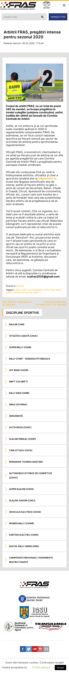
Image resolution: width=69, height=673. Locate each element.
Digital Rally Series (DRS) (24, 546)
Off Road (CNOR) (18, 370)
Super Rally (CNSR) (20, 347)
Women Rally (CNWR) (21, 523)
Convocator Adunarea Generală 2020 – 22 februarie (51, 303)
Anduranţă (16, 416)
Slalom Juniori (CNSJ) (22, 500)
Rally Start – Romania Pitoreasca (29, 358)
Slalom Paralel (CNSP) (22, 439)
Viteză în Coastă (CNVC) (23, 335)
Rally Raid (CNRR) (19, 393)
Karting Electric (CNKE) (24, 534)
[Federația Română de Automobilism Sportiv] (18, 6)
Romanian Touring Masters (26, 461)
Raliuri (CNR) (16, 324)
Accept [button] (60, 667)
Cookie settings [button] (41, 667)
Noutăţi (20, 286)
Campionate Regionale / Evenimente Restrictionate (31, 559)
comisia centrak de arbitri (26, 292)
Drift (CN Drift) (18, 381)
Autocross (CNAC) (20, 427)
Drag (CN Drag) (18, 404)
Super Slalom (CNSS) (21, 489)
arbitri (17, 289)
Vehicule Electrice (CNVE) (25, 512)
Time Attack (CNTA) (20, 450)
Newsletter (58, 16)
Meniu (64, 5)
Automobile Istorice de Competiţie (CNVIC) (30, 475)
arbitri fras (48, 289)
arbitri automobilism (32, 289)
